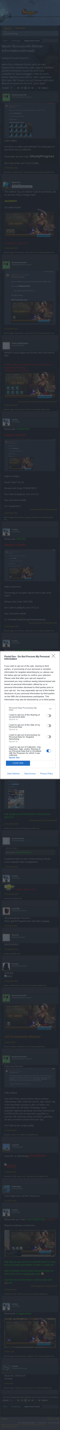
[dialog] (30, 715)
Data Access (30, 773)
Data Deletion (13, 773)
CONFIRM (18, 763)
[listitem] (30, 709)
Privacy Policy (46, 773)
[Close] (54, 657)
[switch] (48, 715)
